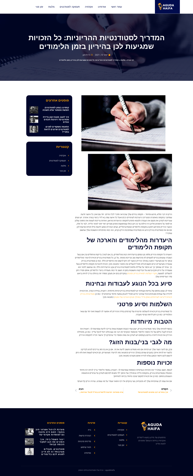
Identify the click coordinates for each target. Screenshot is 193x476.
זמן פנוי (39, 6)
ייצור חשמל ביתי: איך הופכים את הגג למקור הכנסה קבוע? (52, 442)
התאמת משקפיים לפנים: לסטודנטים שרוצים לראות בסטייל (56, 129)
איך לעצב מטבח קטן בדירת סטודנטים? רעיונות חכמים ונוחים (56, 119)
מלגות (51, 6)
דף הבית (130, 60)
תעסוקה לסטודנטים (70, 6)
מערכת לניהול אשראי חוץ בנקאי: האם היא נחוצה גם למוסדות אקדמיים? (50, 432)
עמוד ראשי (116, 6)
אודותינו (102, 6)
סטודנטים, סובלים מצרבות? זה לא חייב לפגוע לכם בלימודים (52, 451)
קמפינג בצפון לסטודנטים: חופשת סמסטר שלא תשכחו (56, 108)
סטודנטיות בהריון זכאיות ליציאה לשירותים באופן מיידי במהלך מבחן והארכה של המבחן (126, 295)
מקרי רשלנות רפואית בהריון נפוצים (142, 273)
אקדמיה (89, 6)
